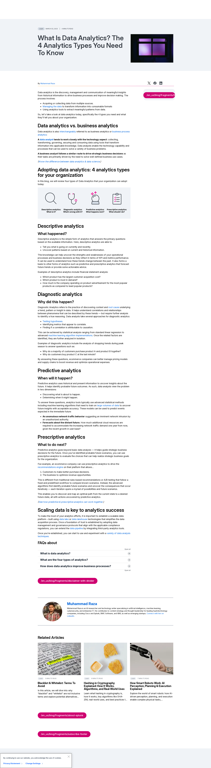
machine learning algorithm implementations (70, 335)
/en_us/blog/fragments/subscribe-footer (64, 734)
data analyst (46, 139)
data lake (64, 519)
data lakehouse (79, 519)
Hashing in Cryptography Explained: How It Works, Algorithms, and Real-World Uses (104, 686)
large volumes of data (108, 405)
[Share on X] (149, 83)
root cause (113, 307)
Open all (128, 549)
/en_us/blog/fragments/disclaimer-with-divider (67, 580)
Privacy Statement (11, 763)
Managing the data (52, 106)
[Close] (68, 756)
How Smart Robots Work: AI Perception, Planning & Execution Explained (150, 686)
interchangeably (68, 131)
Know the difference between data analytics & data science (69, 161)
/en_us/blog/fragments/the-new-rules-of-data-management (161, 95)
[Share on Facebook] (154, 83)
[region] (36, 760)
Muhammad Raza (47, 83)
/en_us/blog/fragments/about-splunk (62, 715)
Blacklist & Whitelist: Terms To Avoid (56, 684)
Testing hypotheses (52, 321)
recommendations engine (50, 467)
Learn (41, 29)
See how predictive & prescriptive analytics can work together (71, 502)
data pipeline (76, 528)
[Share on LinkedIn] (160, 83)
